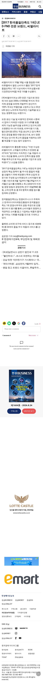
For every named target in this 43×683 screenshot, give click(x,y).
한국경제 (5, 650)
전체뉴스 (5, 12)
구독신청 (14, 411)
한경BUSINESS (10, 18)
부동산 (33, 12)
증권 (25, 12)
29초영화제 (19, 657)
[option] (21, 504)
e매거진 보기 (29, 411)
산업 (40, 12)
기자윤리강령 (22, 613)
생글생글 (31, 653)
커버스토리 (16, 12)
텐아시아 (18, 653)
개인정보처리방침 (8, 613)
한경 (7, 600)
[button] (39, 2)
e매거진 (32, 2)
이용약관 (33, 609)
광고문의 (23, 609)
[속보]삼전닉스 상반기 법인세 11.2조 (20, 252)
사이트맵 (27, 616)
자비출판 (20, 2)
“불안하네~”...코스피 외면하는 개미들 (21, 256)
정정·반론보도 (7, 616)
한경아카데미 (6, 653)
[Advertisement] (21, 455)
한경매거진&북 (7, 2)
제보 (26, 2)
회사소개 (5, 609)
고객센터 (18, 616)
